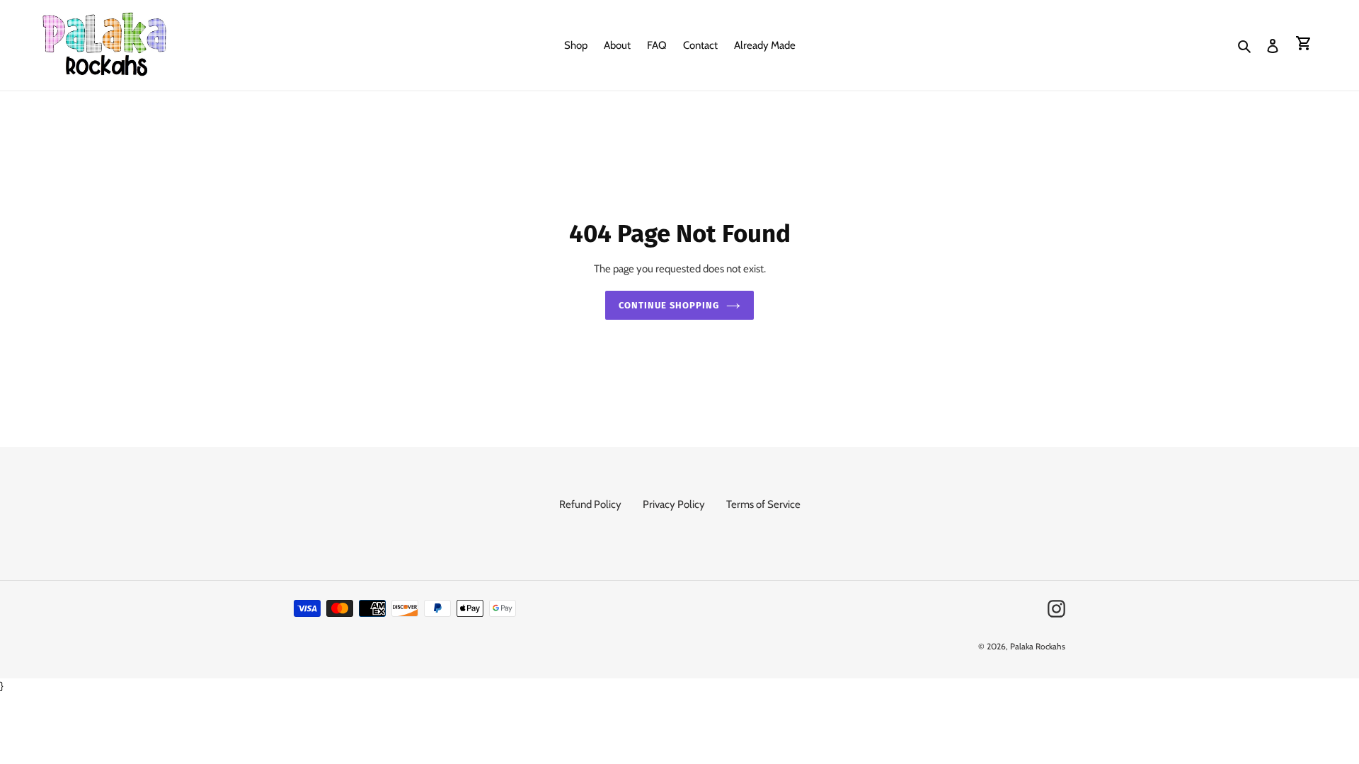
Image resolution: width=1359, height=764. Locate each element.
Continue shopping (669, 305)
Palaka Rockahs (1037, 646)
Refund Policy (590, 504)
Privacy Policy (674, 504)
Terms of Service (763, 504)
